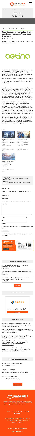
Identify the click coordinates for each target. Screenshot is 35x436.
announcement (7, 78)
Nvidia (29, 191)
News (8, 411)
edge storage (21, 191)
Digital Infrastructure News (14, 41)
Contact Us (14, 422)
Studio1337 (20, 431)
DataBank (4, 323)
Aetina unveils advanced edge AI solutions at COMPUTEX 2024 (8, 162)
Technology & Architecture (11, 42)
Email (3, 220)
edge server (15, 191)
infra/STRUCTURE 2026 (11, 377)
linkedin (15, 16)
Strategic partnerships (19, 418)
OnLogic (4, 340)
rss (12, 16)
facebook (19, 16)
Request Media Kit (8, 418)
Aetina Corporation (6, 70)
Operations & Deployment (25, 41)
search (22, 16)
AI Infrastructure (6, 9)
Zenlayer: (4, 348)
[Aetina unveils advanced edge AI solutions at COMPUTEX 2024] (8, 156)
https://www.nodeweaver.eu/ (18, 338)
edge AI (3, 82)
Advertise (28, 418)
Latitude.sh (4, 329)
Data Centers (29, 9)
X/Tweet (12, 28)
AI (6, 191)
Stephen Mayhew (12, 38)
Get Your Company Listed (12, 420)
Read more (17, 285)
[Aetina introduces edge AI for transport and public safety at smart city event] (8, 134)
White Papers (17, 413)
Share (6, 28)
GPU (26, 191)
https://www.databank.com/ (13, 326)
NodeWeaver (5, 335)
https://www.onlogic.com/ (8, 345)
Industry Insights (16, 411)
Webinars (25, 411)
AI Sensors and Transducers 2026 (13, 364)
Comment (25, 28)
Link (18, 28)
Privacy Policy (20, 422)
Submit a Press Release (23, 420)
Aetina (3, 191)
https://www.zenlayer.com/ (20, 350)
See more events (17, 384)
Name (3, 217)
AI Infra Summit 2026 (15, 371)
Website (4, 223)
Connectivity (22, 9)
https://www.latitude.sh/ (11, 332)
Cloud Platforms (15, 9)
